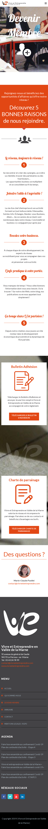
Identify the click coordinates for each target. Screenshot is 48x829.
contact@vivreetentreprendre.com (24, 583)
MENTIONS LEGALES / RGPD (15, 724)
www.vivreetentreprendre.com (15, 666)
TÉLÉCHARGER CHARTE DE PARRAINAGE (24, 529)
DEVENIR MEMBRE (11, 703)
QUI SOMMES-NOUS (12, 696)
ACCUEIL (7, 688)
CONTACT (8, 717)
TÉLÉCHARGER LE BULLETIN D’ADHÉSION (24, 416)
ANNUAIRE (8, 710)
